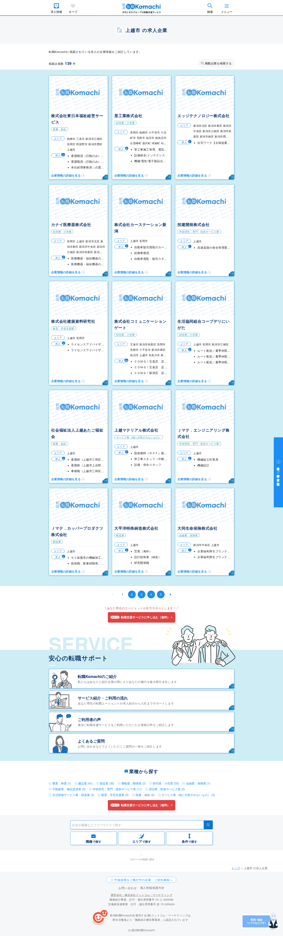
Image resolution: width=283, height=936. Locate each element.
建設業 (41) (85, 783)
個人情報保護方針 (152, 888)
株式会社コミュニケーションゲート (140, 324)
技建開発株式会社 (193, 224)
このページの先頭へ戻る (141, 859)
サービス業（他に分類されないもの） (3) (188, 795)
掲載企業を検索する (218, 63)
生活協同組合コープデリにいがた (203, 324)
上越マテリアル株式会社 (136, 430)
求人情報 (56, 11)
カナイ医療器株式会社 (71, 224)
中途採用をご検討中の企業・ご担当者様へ (143, 880)
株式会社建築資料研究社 (73, 321)
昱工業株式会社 (128, 115)
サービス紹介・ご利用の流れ (103, 698)
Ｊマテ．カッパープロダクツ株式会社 (77, 531)
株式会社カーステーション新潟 (140, 227)
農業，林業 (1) (61, 783)
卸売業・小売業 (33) (166, 783)
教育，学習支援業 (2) (115, 795)
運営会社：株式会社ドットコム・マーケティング (141, 895)
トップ (235, 868)
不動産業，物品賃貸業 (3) (68, 789)
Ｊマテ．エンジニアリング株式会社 (203, 433)
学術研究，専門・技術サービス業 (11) (117, 789)
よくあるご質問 (91, 741)
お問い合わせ (127, 888)
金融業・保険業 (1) (198, 783)
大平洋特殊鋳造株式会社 (136, 528)
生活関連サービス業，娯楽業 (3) (73, 795)
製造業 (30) (107, 783)
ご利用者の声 (89, 719)
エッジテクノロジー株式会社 (203, 115)
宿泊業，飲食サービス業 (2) (167, 789)
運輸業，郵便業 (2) (133, 783)
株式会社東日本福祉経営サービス (77, 119)
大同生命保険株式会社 (198, 528)
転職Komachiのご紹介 (97, 676)
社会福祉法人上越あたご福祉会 (77, 433)
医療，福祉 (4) (145, 795)
